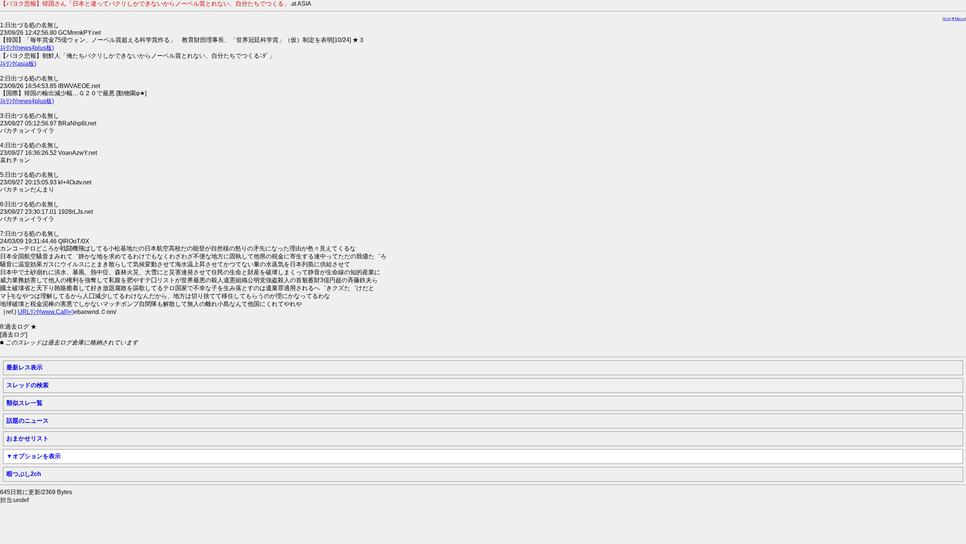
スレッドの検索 (27, 385)
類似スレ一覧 (24, 403)
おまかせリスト (27, 438)
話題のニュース (27, 420)
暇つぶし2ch (23, 474)
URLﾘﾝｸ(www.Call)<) (46, 312)
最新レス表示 (24, 367)
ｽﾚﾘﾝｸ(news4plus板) (27, 48)
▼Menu (958, 19)
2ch (947, 19)
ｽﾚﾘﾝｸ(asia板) (18, 63)
